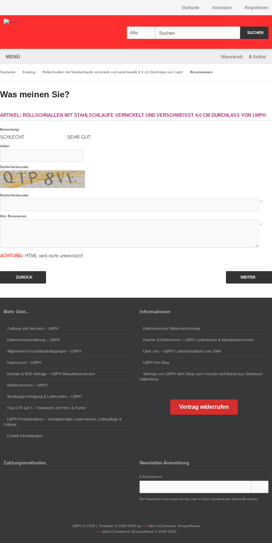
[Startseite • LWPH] (50, 22)
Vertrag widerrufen (204, 407)
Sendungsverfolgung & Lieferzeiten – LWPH (44, 396)
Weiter (249, 277)
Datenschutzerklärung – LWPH (33, 340)
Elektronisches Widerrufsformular (171, 328)
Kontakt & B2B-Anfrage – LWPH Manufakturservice (51, 374)
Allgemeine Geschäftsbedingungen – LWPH (44, 351)
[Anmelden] (259, 487)
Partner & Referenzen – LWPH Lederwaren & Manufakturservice (198, 340)
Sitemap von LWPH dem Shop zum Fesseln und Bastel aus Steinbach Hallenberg (201, 376)
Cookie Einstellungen (25, 436)
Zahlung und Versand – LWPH (32, 328)
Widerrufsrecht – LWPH (27, 385)
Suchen (254, 32)
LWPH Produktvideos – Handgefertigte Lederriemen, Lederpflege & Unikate (62, 422)
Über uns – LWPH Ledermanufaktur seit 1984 (182, 351)
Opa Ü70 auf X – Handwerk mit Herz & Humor (46, 408)
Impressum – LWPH (24, 362)
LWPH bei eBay (156, 362)
